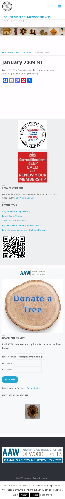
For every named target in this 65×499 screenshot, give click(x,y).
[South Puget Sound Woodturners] (7, 6)
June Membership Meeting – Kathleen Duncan (24, 230)
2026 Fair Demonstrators (14, 220)
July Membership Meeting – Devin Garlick (21, 225)
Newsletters (14, 52)
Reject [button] (35, 494)
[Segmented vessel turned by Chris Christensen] (32, 411)
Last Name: (8, 369)
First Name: (8, 363)
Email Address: (9, 356)
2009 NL (27, 52)
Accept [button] (24, 494)
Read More (46, 494)
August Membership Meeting (16, 211)
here (35, 344)
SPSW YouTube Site (25, 197)
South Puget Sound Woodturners (27, 17)
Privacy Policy (33, 388)
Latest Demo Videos (12, 216)
